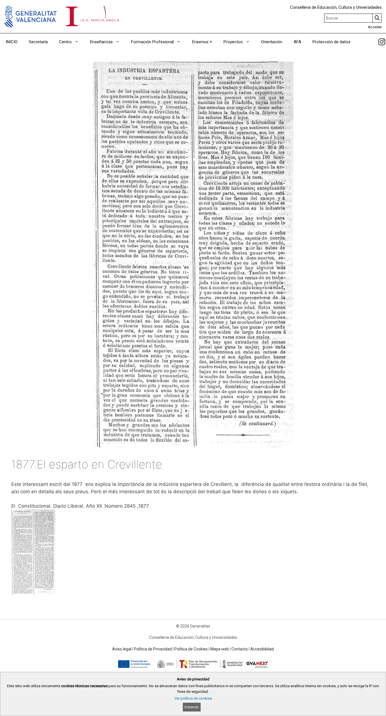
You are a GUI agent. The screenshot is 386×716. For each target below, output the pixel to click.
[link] (382, 42)
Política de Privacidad (153, 649)
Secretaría (38, 41)
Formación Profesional (152, 41)
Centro (65, 41)
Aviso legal (121, 649)
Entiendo (192, 707)
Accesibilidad (262, 649)
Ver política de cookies (193, 698)
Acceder (375, 27)
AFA (297, 41)
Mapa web (219, 649)
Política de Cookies (191, 649)
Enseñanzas (101, 41)
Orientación (271, 41)
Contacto (239, 649)
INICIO (12, 41)
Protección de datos (331, 41)
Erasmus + (202, 41)
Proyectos (233, 41)
